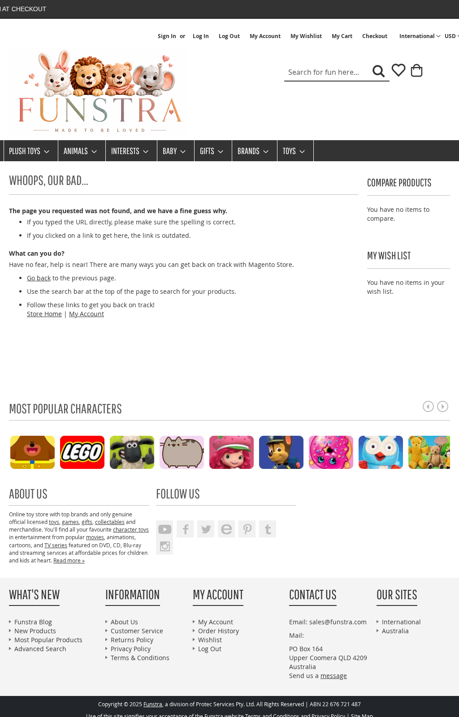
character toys (131, 529)
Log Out (229, 36)
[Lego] (74, 451)
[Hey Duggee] (25, 451)
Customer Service (137, 631)
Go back (39, 278)
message (333, 675)
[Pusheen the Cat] (174, 451)
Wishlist (210, 639)
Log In (201, 36)
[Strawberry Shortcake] (224, 451)
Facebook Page (185, 528)
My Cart (342, 36)
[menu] (229, 150)
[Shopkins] (323, 451)
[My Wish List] (395, 73)
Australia (395, 631)
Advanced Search (40, 648)
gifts (87, 521)
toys (54, 521)
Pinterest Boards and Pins (246, 528)
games (70, 521)
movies (95, 537)
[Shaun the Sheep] (124, 451)
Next (442, 406)
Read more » (69, 560)
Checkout (374, 36)
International (401, 622)
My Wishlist (306, 36)
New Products (35, 631)
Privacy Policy (131, 648)
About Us (124, 622)
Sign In (167, 36)
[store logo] (98, 91)
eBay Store (226, 528)
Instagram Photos (164, 545)
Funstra (152, 704)
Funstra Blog (33, 622)
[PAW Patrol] (273, 451)
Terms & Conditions (140, 657)
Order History (218, 631)
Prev (428, 406)
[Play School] (423, 451)
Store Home (44, 313)
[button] (420, 36)
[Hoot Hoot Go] (373, 451)
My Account (265, 36)
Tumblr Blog (267, 528)
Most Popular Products (48, 639)
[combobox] (337, 73)
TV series (55, 545)
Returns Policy (132, 639)
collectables (110, 521)
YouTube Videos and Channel (164, 528)
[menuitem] (26, 150)
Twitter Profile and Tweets (205, 528)
